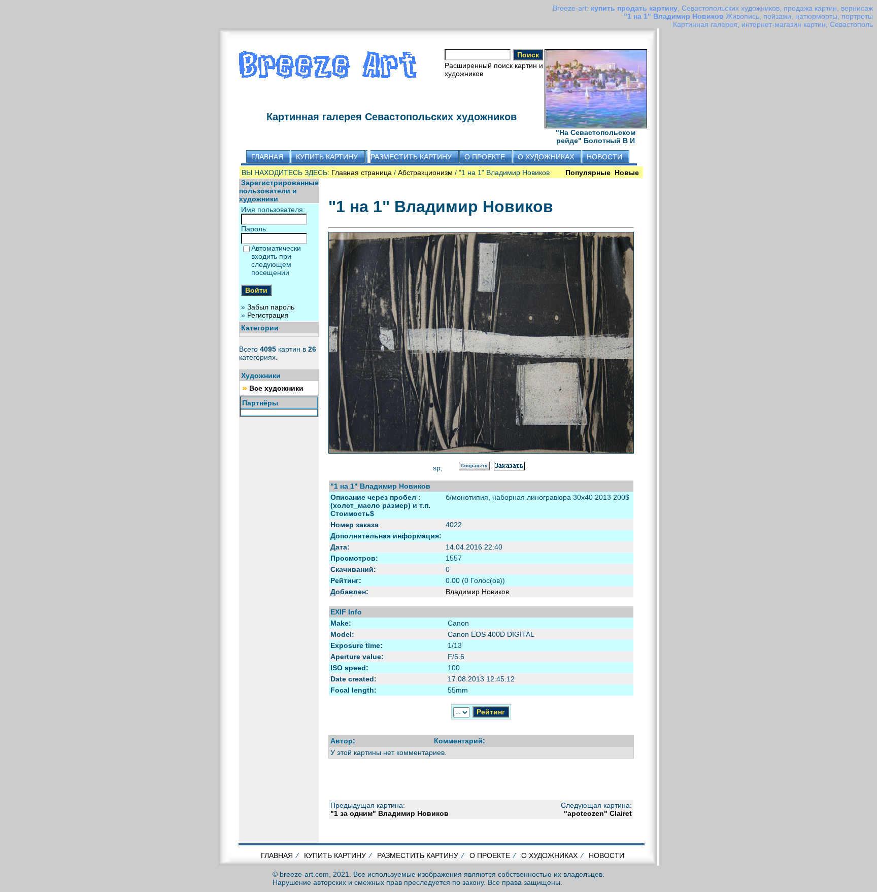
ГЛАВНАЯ (277, 855)
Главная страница (361, 172)
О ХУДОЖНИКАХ (549, 855)
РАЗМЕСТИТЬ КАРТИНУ (417, 855)
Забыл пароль (270, 307)
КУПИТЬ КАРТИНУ (335, 855)
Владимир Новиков (477, 592)
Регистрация (268, 315)
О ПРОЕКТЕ (489, 855)
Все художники (276, 388)
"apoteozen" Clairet (598, 813)
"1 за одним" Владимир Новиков (389, 813)
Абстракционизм (425, 172)
